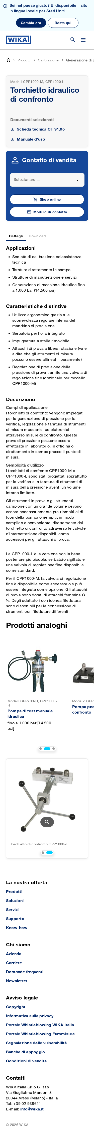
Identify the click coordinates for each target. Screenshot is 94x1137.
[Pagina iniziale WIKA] (18, 40)
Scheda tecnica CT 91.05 (41, 129)
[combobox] (47, 180)
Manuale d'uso (31, 139)
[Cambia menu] (83, 40)
